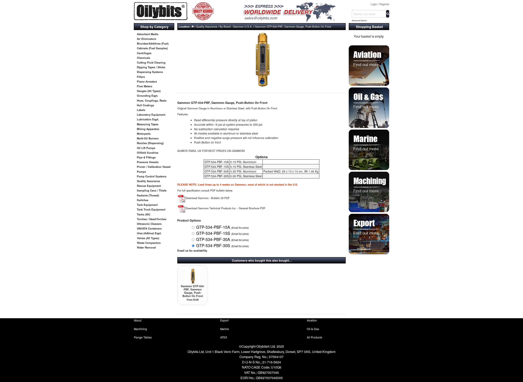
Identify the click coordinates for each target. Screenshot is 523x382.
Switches (142, 200)
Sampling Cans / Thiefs (152, 190)
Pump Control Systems (151, 176)
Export (224, 320)
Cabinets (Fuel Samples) (152, 48)
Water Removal (146, 247)
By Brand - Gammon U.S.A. (236, 26)
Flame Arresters (147, 81)
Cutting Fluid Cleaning (151, 62)
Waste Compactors (149, 243)
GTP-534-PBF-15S (222, 233)
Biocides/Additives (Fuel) (153, 43)
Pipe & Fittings (146, 157)
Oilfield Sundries (147, 153)
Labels (141, 110)
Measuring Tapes (147, 124)
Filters (141, 77)
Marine (224, 329)
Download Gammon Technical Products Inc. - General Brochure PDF (225, 208)
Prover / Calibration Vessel (154, 167)
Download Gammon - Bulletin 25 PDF (208, 198)
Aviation (312, 320)
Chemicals (143, 58)
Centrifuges (144, 53)
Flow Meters (144, 86)
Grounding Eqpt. (147, 95)
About (137, 320)
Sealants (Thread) (148, 195)
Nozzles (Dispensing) (150, 143)
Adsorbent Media (147, 34)
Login (374, 4)
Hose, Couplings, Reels (152, 100)
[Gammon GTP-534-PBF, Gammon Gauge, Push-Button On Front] (192, 276)
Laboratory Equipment (151, 115)
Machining (140, 329)
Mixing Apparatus (148, 129)
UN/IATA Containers (149, 228)
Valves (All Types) (148, 238)
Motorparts (144, 134)
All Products (314, 337)
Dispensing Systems (150, 72)
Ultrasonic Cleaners (149, 224)
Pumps (141, 172)
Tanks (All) (143, 214)
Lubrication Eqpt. (148, 119)
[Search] (387, 14)
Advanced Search (359, 20)
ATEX (223, 337)
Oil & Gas (313, 329)
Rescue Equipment (149, 186)
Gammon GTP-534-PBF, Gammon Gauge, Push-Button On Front (293, 26)
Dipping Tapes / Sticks (151, 67)
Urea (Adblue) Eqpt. (149, 233)
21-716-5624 (271, 362)
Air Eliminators (146, 39)
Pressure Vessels (148, 162)
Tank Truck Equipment (151, 209)
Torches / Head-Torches (151, 219)
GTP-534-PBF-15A (222, 227)
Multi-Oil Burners (148, 138)
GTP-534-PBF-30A (222, 239)
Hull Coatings (145, 105)
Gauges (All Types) (149, 91)
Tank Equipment (147, 205)
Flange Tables (143, 337)
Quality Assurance (148, 181)
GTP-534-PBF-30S (222, 245)
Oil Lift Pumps (146, 148)
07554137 (276, 356)
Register (384, 4)
